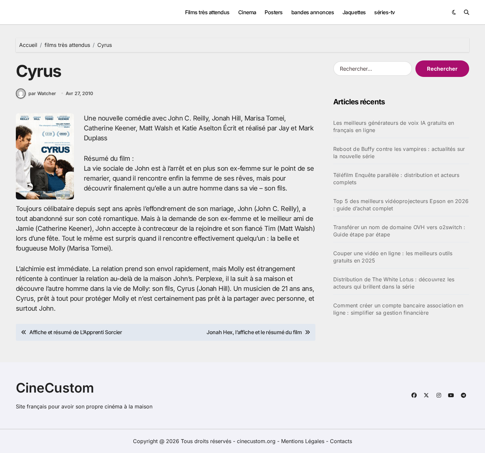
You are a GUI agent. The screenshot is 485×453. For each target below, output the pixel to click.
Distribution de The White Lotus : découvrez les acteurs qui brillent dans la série (393, 283)
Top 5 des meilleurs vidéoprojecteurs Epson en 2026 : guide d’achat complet (401, 205)
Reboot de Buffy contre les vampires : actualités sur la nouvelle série (399, 152)
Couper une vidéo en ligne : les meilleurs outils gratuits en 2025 (393, 257)
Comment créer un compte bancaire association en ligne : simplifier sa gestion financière (398, 309)
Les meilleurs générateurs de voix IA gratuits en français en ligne (393, 126)
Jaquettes (354, 12)
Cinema (247, 12)
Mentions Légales (303, 441)
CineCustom (55, 388)
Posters (274, 12)
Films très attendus (207, 12)
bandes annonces (312, 12)
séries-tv (384, 12)
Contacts (341, 441)
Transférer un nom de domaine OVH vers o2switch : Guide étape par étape (399, 231)
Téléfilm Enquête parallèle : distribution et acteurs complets (396, 179)
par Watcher (42, 93)
